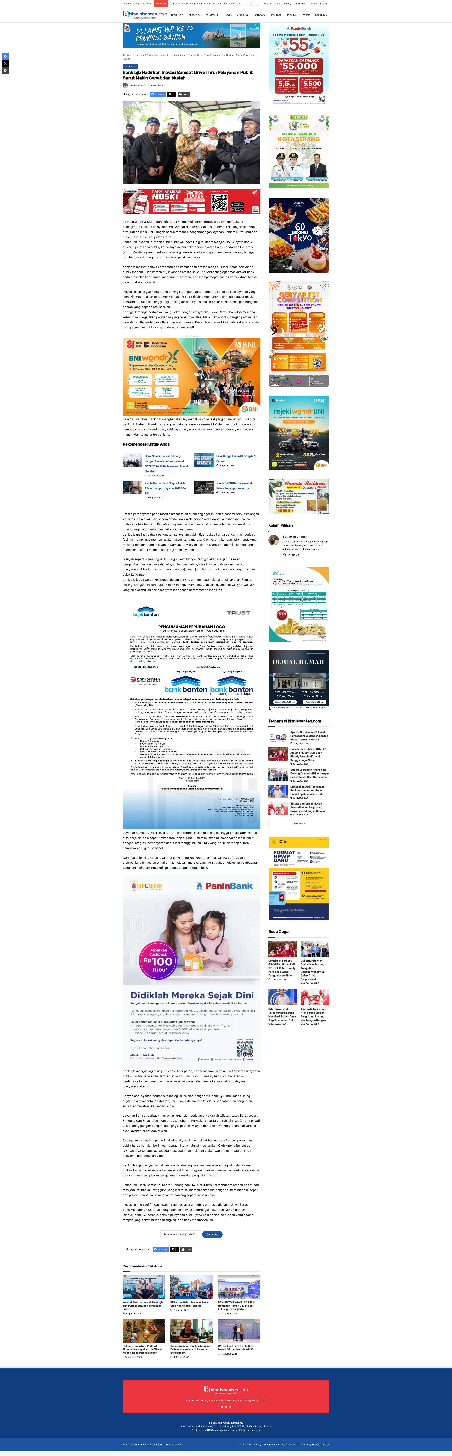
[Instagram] (297, 555)
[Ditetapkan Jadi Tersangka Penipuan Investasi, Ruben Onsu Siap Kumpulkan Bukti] (278, 791)
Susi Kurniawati (137, 85)
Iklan (277, 3)
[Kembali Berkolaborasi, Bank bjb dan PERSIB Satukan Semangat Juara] (144, 1287)
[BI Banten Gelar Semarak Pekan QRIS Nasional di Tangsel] (191, 1287)
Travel (227, 14)
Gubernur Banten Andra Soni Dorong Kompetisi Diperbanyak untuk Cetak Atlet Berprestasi (309, 773)
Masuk (324, 3)
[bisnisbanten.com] (145, 15)
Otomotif (212, 14)
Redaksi (267, 3)
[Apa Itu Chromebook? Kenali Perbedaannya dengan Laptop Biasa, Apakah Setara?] (278, 737)
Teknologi (259, 14)
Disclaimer (300, 3)
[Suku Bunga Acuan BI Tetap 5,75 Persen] (204, 460)
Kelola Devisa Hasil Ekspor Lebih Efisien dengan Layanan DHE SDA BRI (165, 488)
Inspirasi (276, 14)
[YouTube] (293, 555)
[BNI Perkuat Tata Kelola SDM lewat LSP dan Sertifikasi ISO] (239, 1331)
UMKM (306, 14)
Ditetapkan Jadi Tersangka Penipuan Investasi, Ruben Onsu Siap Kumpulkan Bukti (307, 790)
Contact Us (288, 1444)
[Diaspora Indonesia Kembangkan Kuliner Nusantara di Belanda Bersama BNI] (191, 1331)
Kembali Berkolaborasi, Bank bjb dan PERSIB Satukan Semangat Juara (143, 1306)
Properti (292, 14)
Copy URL (212, 1234)
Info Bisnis (177, 14)
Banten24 (321, 14)
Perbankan (152, 55)
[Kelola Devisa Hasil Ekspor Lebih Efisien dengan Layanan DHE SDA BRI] (132, 487)
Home (128, 55)
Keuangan (195, 14)
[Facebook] (284, 555)
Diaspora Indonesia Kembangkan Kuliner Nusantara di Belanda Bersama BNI (190, 1349)
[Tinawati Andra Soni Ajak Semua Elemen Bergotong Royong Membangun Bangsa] (278, 808)
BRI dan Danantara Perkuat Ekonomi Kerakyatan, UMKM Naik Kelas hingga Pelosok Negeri (143, 1349)
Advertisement (272, 1444)
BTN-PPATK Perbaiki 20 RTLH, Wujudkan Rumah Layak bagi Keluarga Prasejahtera (236, 1306)
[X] (5, 63)
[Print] (5, 70)
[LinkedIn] (289, 555)
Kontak (313, 3)
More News (299, 823)
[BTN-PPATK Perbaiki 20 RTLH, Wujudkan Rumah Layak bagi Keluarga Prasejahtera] (239, 1287)
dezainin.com (322, 1444)
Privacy (287, 3)
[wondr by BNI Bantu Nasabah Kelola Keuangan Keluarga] (204, 487)
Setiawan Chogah (294, 536)
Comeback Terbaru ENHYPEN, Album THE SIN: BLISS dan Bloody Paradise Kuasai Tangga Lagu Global (281, 968)
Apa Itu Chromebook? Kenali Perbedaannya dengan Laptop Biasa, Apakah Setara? (309, 736)
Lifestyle (242, 14)
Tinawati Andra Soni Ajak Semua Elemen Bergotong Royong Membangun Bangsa (214, 3)
